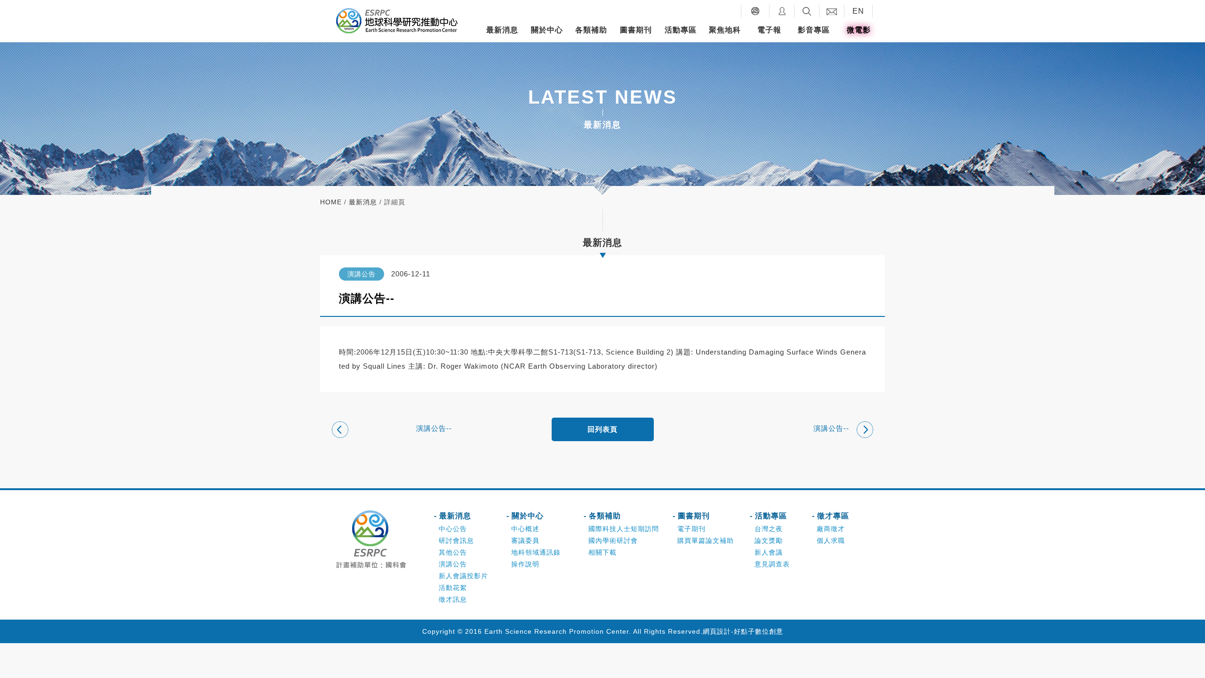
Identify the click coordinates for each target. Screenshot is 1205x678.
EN (858, 11)
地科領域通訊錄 (536, 552)
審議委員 (525, 540)
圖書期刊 (636, 30)
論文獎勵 (769, 540)
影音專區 (814, 30)
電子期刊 (691, 529)
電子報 (769, 30)
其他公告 (453, 552)
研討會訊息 (456, 540)
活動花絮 (453, 587)
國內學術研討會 (613, 540)
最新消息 (502, 30)
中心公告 (453, 529)
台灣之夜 (769, 529)
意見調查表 (772, 564)
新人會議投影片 (463, 576)
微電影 (859, 30)
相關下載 (602, 552)
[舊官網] (755, 11)
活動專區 (681, 30)
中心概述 (525, 529)
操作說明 (525, 564)
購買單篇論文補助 (705, 540)
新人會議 (769, 552)
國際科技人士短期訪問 (623, 529)
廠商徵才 (831, 529)
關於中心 (547, 30)
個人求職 (831, 540)
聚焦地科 (725, 30)
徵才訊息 (453, 599)
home (331, 202)
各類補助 (591, 30)
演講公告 (453, 564)
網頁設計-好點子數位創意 (743, 631)
